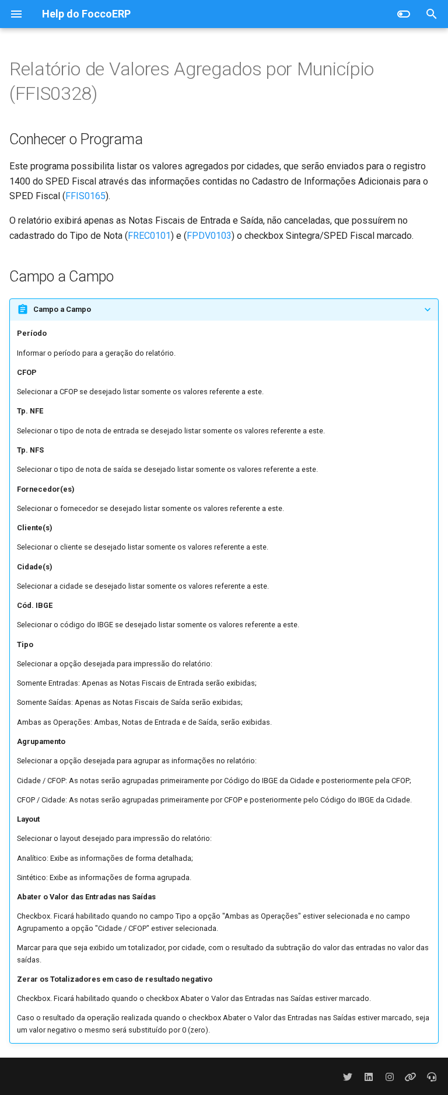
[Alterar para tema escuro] (403, 14)
